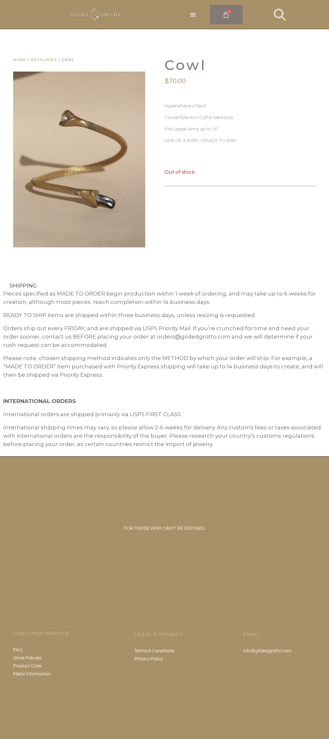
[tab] (164, 285)
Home (19, 59)
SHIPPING (23, 285)
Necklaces (44, 59)
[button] (193, 15)
